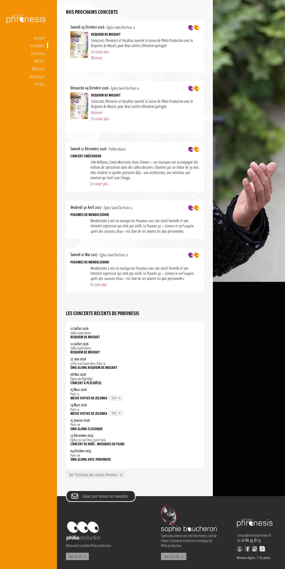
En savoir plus (100, 52)
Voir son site (171, 556)
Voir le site (75, 556)
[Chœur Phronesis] (255, 526)
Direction (38, 53)
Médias (39, 60)
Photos (40, 83)
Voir (117, 398)
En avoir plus (98, 284)
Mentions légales (246, 557)
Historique (37, 76)
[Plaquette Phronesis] (262, 550)
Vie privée (264, 557)
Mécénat (38, 68)
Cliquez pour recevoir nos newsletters (105, 496)
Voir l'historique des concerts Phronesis (93, 475)
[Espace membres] (239, 550)
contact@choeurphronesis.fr (254, 535)
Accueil (39, 37)
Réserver (96, 58)
